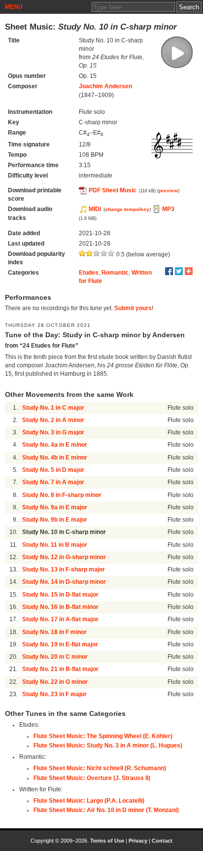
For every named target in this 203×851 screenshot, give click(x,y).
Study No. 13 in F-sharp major (63, 569)
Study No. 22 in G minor (55, 682)
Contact (162, 841)
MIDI (95, 209)
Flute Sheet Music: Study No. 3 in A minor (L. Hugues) (108, 745)
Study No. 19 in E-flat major (60, 644)
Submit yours (133, 308)
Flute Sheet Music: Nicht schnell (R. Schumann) (100, 768)
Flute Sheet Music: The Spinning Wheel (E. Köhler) (103, 736)
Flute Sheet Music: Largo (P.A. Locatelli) (89, 801)
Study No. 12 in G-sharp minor (64, 557)
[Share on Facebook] (169, 271)
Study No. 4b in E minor (54, 458)
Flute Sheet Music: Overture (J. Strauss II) (92, 778)
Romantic (115, 273)
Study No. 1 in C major (53, 408)
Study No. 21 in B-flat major (60, 669)
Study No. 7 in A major (53, 482)
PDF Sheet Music (112, 190)
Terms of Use (107, 841)
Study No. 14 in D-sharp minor (64, 582)
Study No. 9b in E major (54, 520)
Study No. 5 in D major (53, 470)
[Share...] (189, 271)
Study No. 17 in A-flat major (60, 619)
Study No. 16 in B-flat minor (60, 607)
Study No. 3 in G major (53, 432)
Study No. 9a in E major (54, 507)
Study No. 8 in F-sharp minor (62, 495)
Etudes (89, 273)
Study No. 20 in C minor (55, 657)
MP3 (168, 209)
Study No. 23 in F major (54, 694)
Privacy (138, 841)
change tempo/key (127, 209)
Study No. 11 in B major (54, 545)
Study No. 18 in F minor (54, 632)
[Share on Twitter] (179, 271)
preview (168, 190)
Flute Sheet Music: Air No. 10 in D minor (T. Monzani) (106, 810)
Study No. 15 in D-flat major (60, 595)
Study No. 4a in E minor (54, 445)
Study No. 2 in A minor (53, 420)
